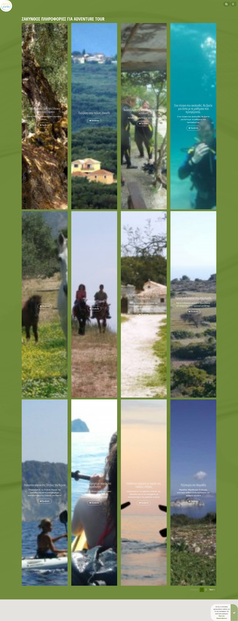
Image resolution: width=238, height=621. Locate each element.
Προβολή (45, 125)
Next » (212, 590)
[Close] (234, 612)
